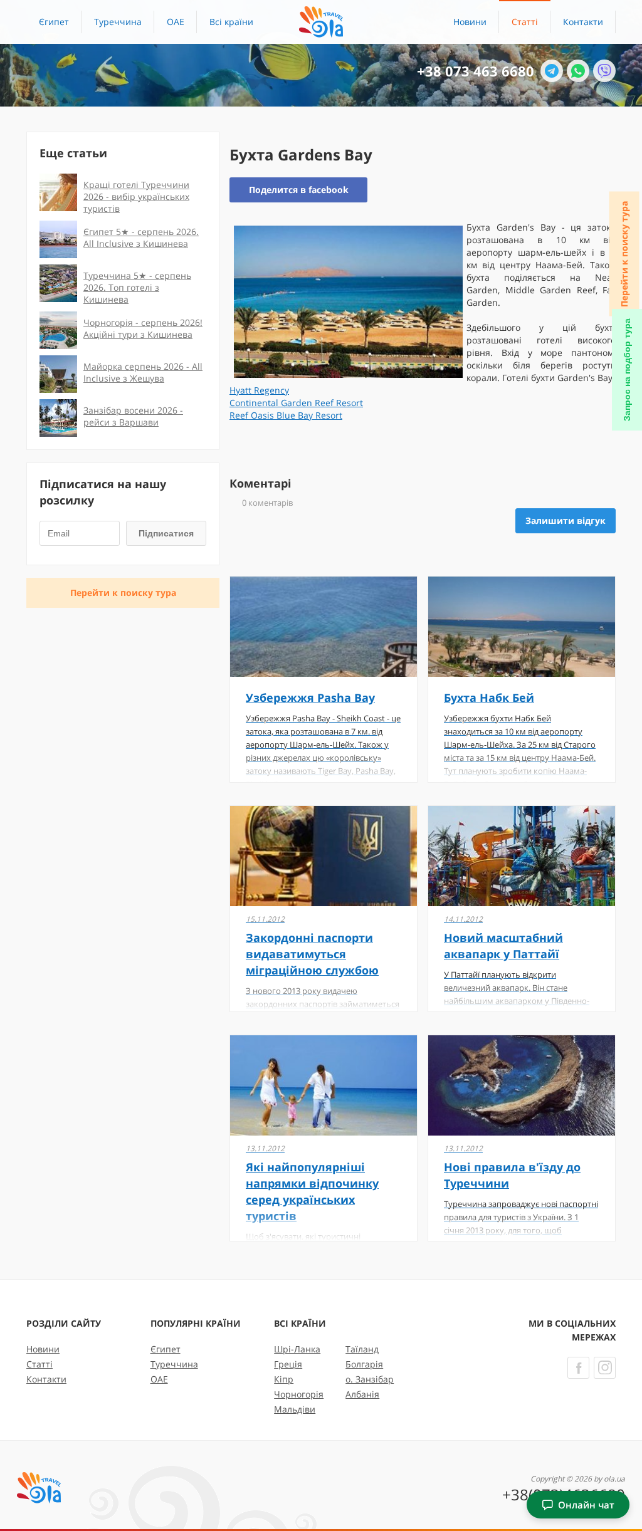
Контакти (583, 22)
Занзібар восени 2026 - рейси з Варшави (133, 416)
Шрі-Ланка (297, 1349)
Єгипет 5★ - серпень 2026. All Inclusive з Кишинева (141, 237)
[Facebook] (578, 1368)
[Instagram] (605, 1368)
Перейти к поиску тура (624, 254)
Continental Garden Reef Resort (296, 403)
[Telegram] (551, 71)
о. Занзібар (369, 1379)
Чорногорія (299, 1394)
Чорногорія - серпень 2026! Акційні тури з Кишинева (143, 328)
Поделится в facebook (299, 190)
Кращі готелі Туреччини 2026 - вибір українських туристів (136, 196)
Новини (470, 22)
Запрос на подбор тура (627, 369)
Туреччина (118, 22)
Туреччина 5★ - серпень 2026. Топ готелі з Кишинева (137, 287)
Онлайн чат (586, 1504)
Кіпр (283, 1379)
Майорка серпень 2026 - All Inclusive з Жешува (143, 372)
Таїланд (362, 1349)
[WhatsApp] (578, 71)
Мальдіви (294, 1409)
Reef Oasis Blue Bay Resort (285, 415)
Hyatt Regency (259, 390)
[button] (231, 22)
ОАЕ (175, 22)
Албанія (362, 1394)
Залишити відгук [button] (565, 520)
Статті (525, 22)
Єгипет (54, 22)
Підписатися (166, 533)
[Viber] (604, 71)
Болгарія (364, 1364)
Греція (288, 1364)
